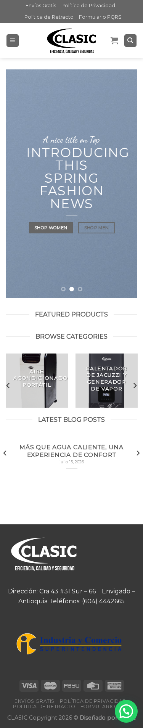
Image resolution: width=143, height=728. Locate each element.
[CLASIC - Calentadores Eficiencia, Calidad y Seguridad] (71, 40)
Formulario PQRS (100, 17)
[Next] (134, 385)
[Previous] (8, 385)
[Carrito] (114, 40)
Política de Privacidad (88, 5)
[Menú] (12, 40)
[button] (126, 711)
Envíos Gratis (41, 5)
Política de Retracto (49, 17)
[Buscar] (130, 40)
